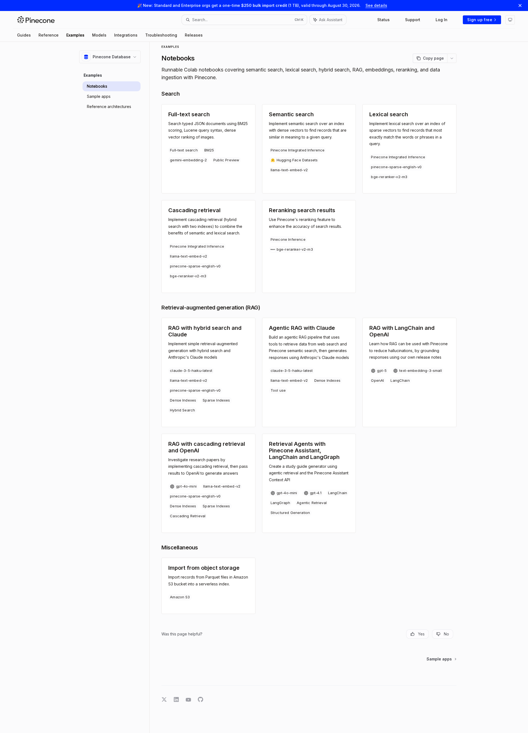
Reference (48, 35)
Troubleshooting (161, 35)
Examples (75, 35)
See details (376, 5)
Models (99, 35)
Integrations (126, 35)
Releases (194, 35)
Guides (24, 35)
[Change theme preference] (510, 19)
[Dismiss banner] (520, 5)
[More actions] (452, 58)
